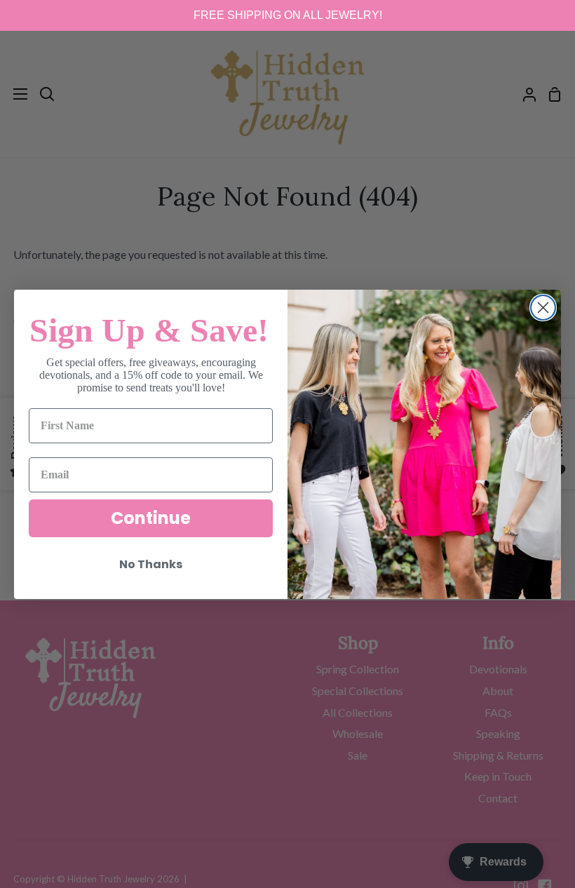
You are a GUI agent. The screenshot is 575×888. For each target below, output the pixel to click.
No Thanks (150, 564)
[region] (287, 15)
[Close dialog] (543, 307)
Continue (151, 518)
